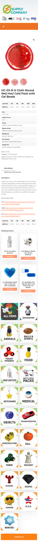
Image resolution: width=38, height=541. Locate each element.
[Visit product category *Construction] (9, 438)
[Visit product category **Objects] (9, 417)
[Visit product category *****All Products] (9, 312)
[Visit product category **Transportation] (28, 417)
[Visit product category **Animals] (9, 333)
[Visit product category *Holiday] (28, 459)
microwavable (26, 157)
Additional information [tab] (12, 172)
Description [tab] (8, 168)
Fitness (16, 157)
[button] (3, 26)
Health (20, 157)
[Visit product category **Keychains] (9, 396)
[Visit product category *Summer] (9, 501)
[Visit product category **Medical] (28, 396)
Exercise (10, 157)
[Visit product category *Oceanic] (9, 480)
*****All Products (12, 154)
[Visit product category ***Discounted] (28, 312)
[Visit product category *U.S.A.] (28, 501)
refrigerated (4, 159)
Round (11, 159)
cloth (6, 157)
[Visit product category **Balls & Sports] (28, 333)
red (32, 157)
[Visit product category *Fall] (28, 438)
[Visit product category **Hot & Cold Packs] (28, 375)
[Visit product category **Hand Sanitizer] (9, 375)
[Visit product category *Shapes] (28, 480)
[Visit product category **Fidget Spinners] (9, 354)
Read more (10, 256)
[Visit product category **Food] (28, 354)
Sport (14, 159)
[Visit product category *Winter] (9, 522)
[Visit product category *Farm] (9, 459)
